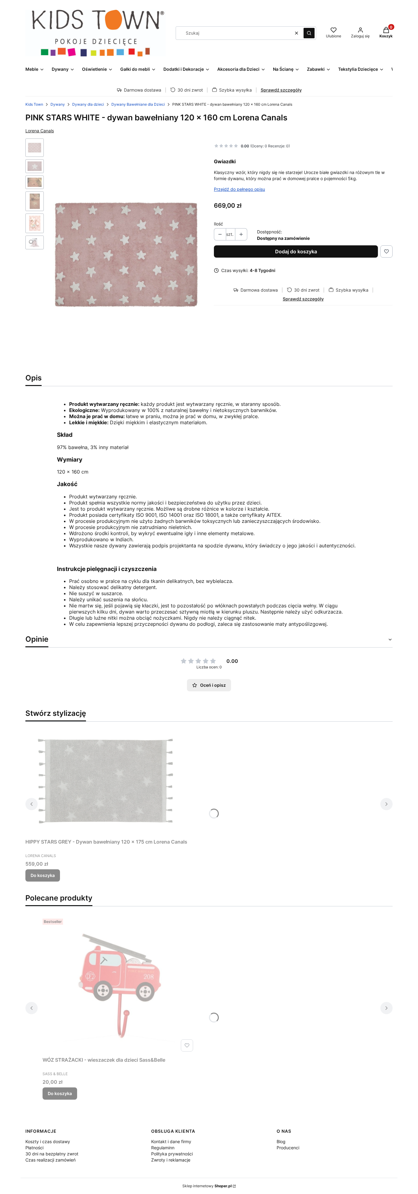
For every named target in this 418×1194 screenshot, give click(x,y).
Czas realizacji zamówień (50, 1159)
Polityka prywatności (172, 1153)
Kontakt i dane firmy (171, 1141)
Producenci (288, 1147)
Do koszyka (43, 875)
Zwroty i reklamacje (170, 1159)
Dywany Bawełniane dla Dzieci (138, 104)
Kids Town (34, 104)
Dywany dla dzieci (88, 104)
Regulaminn (162, 1147)
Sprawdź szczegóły (281, 90)
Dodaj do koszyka (296, 251)
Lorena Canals (39, 130)
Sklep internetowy (207, 1186)
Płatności (34, 1147)
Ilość (218, 223)
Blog (281, 1141)
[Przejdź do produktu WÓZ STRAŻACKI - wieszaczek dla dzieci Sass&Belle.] (119, 985)
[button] (309, 33)
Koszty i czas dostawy (47, 1141)
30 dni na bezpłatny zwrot (51, 1153)
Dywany (57, 104)
